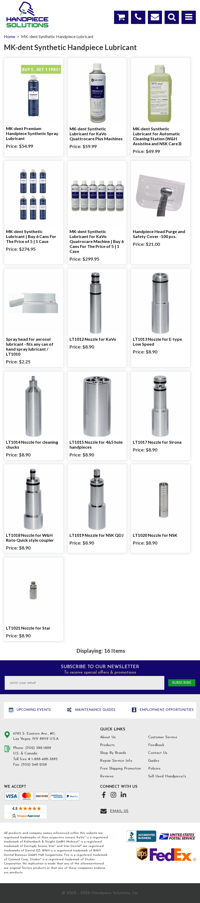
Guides (153, 761)
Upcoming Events (33, 710)
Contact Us (157, 753)
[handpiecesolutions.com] (27, 14)
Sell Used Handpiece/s (167, 776)
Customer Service (162, 737)
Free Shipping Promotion (120, 769)
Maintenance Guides (94, 710)
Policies (154, 769)
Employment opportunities (166, 710)
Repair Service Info (116, 761)
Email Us (119, 811)
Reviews (107, 776)
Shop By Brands (113, 753)
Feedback (156, 745)
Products (107, 745)
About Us (108, 737)
